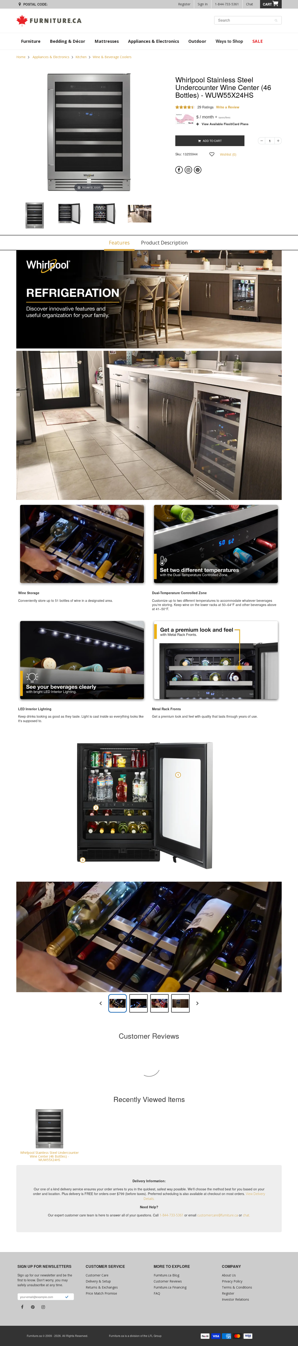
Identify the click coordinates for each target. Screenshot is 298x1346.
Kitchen (81, 57)
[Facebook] (179, 170)
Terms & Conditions (237, 1287)
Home (21, 57)
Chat (249, 4)
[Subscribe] (67, 1297)
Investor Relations (235, 1299)
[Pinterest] (197, 170)
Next (173, 215)
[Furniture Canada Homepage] (50, 20)
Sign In (203, 4)
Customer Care (97, 1275)
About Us (229, 1275)
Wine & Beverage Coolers (112, 57)
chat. (246, 1215)
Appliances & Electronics (51, 57)
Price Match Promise (101, 1293)
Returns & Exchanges (102, 1287)
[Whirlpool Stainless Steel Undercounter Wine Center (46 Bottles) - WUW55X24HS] (49, 1128)
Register (184, 4)
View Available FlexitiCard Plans (223, 124)
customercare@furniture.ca (217, 1215)
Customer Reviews (168, 1281)
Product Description (164, 242)
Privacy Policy (232, 1281)
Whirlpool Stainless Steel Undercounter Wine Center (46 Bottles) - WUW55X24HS (49, 1156)
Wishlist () (228, 154)
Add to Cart (211, 141)
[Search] (276, 20)
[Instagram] (188, 170)
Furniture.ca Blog (166, 1275)
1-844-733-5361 (227, 4)
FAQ (157, 1293)
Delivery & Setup (98, 1281)
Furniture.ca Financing (170, 1287)
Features (119, 242)
